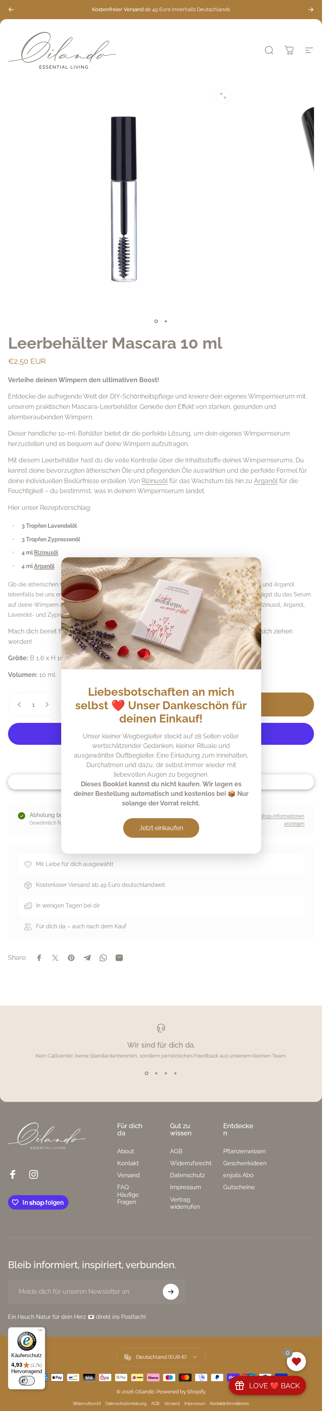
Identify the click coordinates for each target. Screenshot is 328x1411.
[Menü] (40, 1332)
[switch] (27, 1380)
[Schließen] (248, 570)
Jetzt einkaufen (161, 828)
